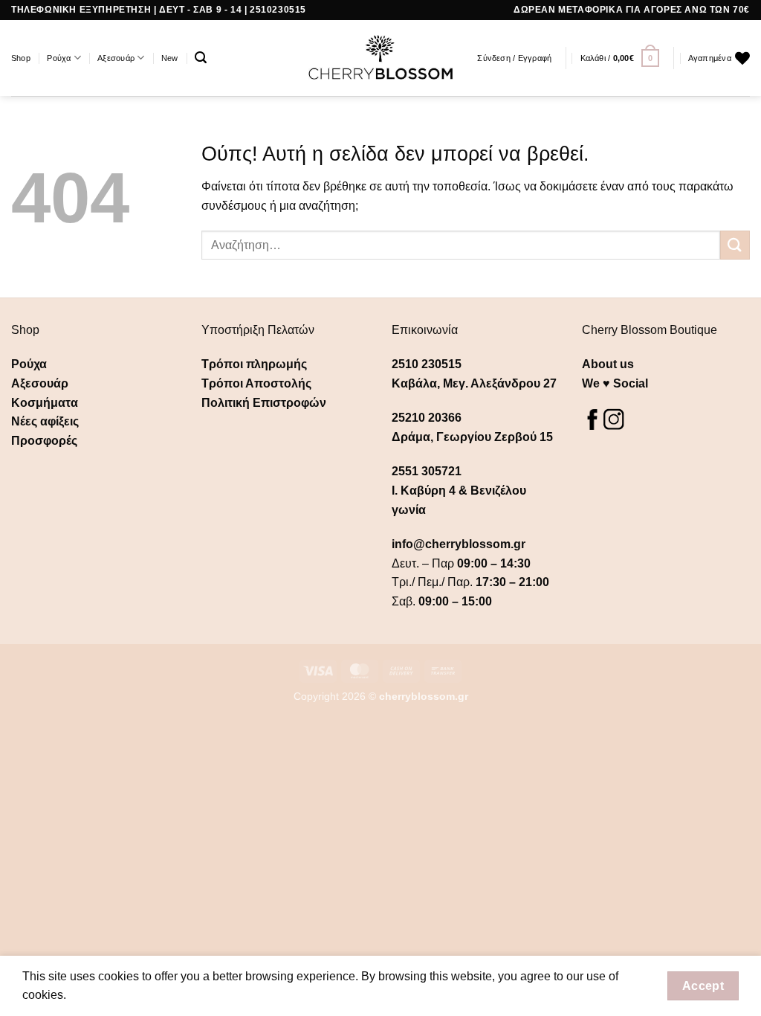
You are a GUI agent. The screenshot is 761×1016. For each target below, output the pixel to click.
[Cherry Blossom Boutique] (381, 58)
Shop (20, 58)
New (169, 58)
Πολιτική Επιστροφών (263, 402)
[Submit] (735, 245)
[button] (201, 57)
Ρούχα (59, 58)
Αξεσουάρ (116, 58)
